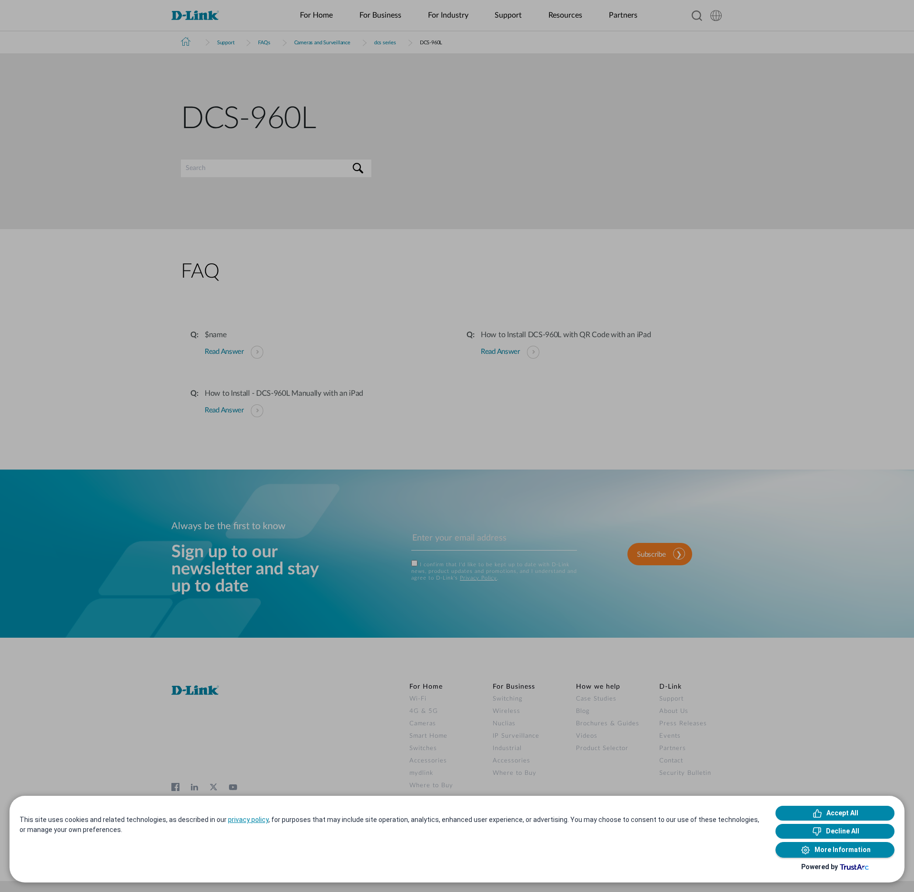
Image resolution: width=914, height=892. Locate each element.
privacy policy (248, 819)
